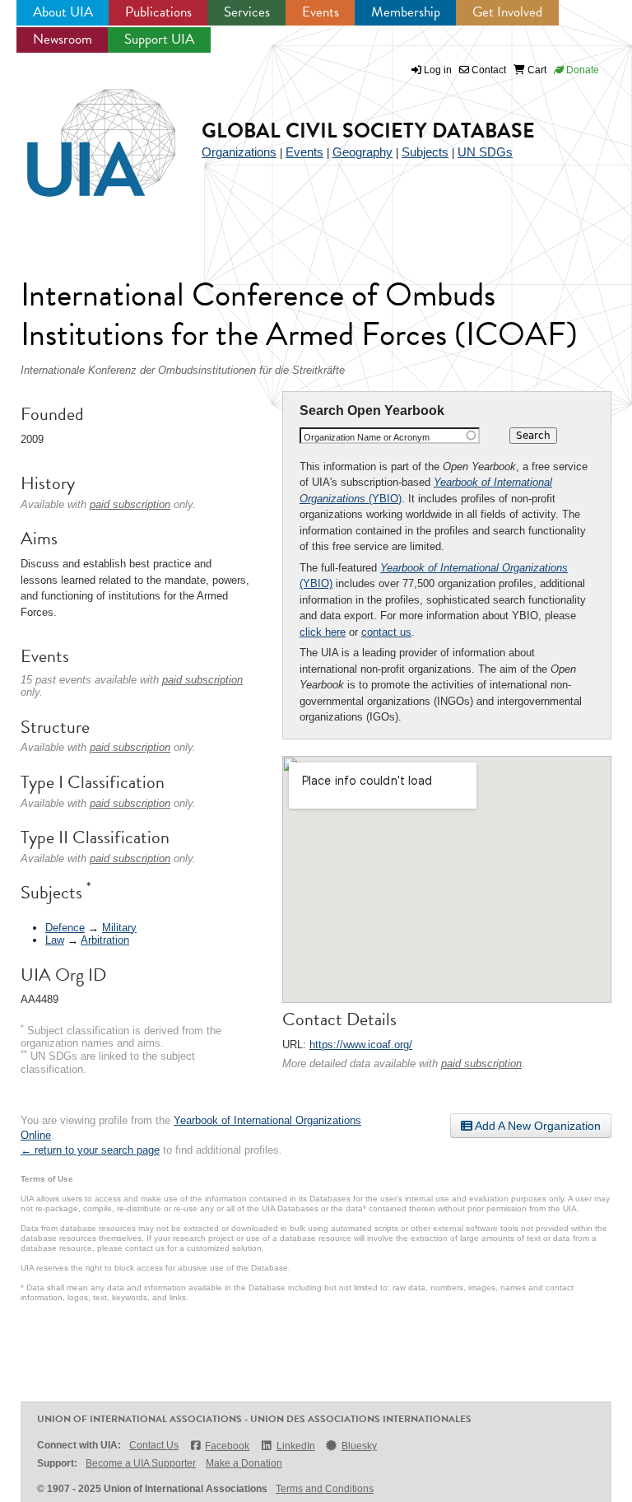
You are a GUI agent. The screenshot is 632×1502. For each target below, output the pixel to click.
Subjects (425, 152)
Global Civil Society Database (368, 130)
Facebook (227, 1446)
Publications (158, 12)
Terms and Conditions (325, 1489)
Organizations (239, 152)
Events (320, 12)
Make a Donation (244, 1463)
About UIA (63, 12)
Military (119, 927)
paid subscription (481, 1063)
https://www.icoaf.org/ (360, 1044)
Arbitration (105, 940)
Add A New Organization (536, 1125)
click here (323, 632)
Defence (65, 927)
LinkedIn (295, 1446)
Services (247, 12)
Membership (405, 12)
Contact (487, 70)
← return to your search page (90, 1150)
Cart (535, 70)
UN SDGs (485, 152)
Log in (438, 70)
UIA (82, 133)
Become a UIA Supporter (141, 1463)
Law (54, 940)
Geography (362, 152)
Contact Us (154, 1445)
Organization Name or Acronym (367, 437)
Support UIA (159, 39)
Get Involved (507, 12)
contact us (386, 632)
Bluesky (359, 1446)
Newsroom (62, 39)
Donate (581, 70)
